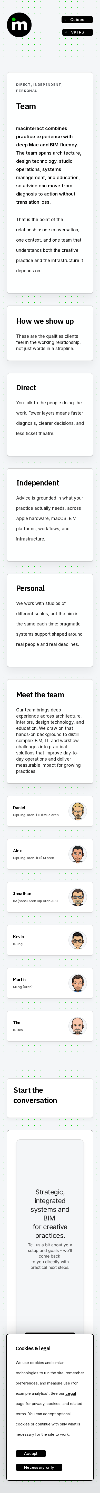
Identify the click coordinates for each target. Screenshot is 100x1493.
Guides (77, 19)
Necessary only (39, 1467)
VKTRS (77, 32)
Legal (70, 1393)
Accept (31, 1453)
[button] (50, 811)
